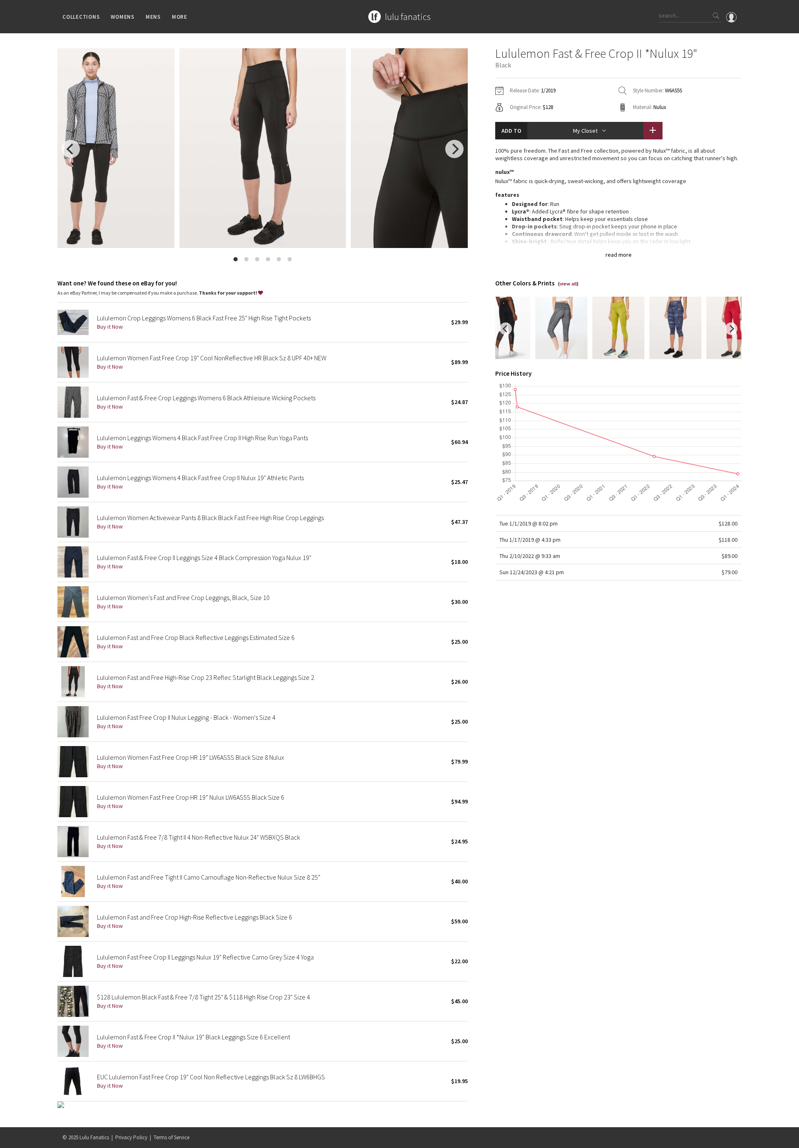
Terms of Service (171, 1137)
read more (618, 254)
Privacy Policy (131, 1137)
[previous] (71, 149)
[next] (454, 149)
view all (568, 283)
